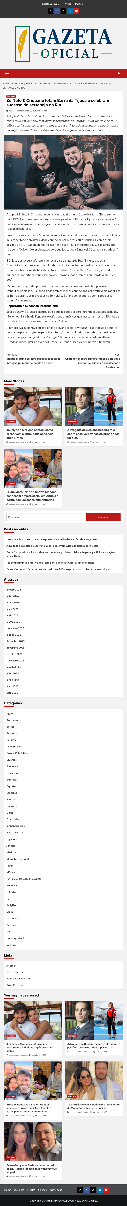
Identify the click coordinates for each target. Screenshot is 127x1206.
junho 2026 (13, 602)
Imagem (79, 3)
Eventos (11, 799)
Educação (12, 772)
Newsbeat (56, 1189)
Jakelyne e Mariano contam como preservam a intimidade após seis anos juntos (29, 434)
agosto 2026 (13, 589)
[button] (7, 73)
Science (42, 1189)
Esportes (11, 792)
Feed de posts (14, 972)
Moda (9, 865)
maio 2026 (12, 608)
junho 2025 (13, 679)
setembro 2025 (15, 660)
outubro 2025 (14, 654)
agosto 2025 (13, 666)
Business (11, 733)
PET (8, 898)
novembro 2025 (15, 647)
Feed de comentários (18, 978)
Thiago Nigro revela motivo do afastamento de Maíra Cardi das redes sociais (50, 562)
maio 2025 (12, 686)
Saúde (10, 911)
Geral (9, 812)
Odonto (11, 891)
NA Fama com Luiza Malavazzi (23, 878)
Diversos (11, 759)
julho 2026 (12, 595)
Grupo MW (12, 819)
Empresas (12, 779)
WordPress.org (15, 984)
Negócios (11, 885)
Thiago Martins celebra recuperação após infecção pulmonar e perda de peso (33, 359)
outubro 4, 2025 (40, 110)
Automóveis (13, 720)
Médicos (11, 852)
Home (7, 1189)
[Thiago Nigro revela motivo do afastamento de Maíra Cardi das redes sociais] (94, 1080)
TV (8, 931)
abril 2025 (12, 692)
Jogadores (12, 839)
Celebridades (14, 746)
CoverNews (74, 1200)
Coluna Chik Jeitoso (17, 753)
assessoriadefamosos (19, 110)
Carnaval (11, 739)
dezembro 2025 (15, 641)
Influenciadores (15, 825)
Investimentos (14, 832)
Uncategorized (15, 938)
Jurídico (11, 845)
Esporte (11, 786)
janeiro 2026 (13, 634)
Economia (12, 766)
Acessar (11, 965)
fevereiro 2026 (15, 628)
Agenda (11, 713)
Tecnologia (12, 918)
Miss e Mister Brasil (17, 858)
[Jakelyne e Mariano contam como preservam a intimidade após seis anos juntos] (33, 406)
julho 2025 (12, 673)
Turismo (11, 925)
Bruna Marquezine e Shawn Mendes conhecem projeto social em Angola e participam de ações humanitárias (32, 496)
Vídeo (68, 3)
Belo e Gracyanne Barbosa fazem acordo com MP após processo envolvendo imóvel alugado (59, 569)
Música (10, 872)
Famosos (11, 96)
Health (31, 1189)
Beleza (10, 726)
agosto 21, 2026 (39, 442)
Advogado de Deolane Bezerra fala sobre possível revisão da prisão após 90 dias (93, 434)
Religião (11, 905)
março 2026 (13, 621)
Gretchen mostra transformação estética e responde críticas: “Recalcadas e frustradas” (93, 361)
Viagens (11, 944)
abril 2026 (12, 615)
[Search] (119, 73)
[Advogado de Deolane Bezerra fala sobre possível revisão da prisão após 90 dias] (94, 406)
